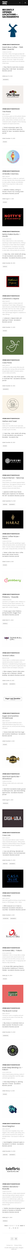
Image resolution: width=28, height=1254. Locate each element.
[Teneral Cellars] (12, 639)
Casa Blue (6, 895)
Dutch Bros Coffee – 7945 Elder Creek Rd (12, 48)
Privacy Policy (18, 1245)
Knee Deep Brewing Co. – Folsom (12, 1068)
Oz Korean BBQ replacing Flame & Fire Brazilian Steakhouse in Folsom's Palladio (13, 968)
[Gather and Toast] (12, 404)
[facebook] (12, 1238)
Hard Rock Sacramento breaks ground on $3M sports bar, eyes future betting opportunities (14, 790)
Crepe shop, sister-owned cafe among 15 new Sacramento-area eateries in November (14, 255)
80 (15, 1228)
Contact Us (9, 1245)
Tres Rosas (6, 111)
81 (17, 1228)
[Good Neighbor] (12, 1109)
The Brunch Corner (10, 1011)
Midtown (5, 863)
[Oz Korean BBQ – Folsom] (12, 933)
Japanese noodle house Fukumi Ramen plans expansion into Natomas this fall (13, 493)
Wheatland (6, 803)
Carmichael (6, 1035)
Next (21, 1225)
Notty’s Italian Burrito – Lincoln (11, 235)
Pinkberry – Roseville (10, 597)
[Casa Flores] (12, 346)
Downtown (6, 918)
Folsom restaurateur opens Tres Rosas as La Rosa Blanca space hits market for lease (12, 129)
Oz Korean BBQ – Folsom (12, 950)
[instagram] (16, 1238)
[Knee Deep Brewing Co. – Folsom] (12, 1051)
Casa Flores (7, 362)
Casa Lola (6, 835)
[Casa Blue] (12, 879)
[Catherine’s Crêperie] (12, 282)
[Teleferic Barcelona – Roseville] (12, 1170)
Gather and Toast (9, 421)
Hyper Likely (4, 3)
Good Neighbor (8, 1126)
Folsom (5, 141)
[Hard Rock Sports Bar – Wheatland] (12, 760)
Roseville (5, 623)
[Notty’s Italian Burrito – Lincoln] (12, 217)
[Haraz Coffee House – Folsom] (12, 519)
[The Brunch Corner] (12, 994)
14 (9, 1228)
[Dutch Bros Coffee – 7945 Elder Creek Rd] (12, 30)
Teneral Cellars (8, 655)
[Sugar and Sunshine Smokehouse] (12, 699)
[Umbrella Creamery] (12, 157)
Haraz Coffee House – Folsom (11, 537)
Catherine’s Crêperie (10, 298)
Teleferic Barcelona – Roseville (10, 1187)
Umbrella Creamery (10, 174)
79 (13, 1228)
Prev (6, 1225)
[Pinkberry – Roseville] (12, 580)
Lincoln (5, 266)
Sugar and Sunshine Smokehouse (10, 717)
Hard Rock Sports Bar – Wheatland (11, 777)
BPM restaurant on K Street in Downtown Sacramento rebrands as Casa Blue (12, 907)
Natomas (5, 504)
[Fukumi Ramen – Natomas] (12, 461)
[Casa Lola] (12, 818)
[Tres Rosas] (12, 95)
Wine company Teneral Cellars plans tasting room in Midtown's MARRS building (13, 673)
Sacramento (6, 79)
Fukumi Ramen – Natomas (13, 478)
